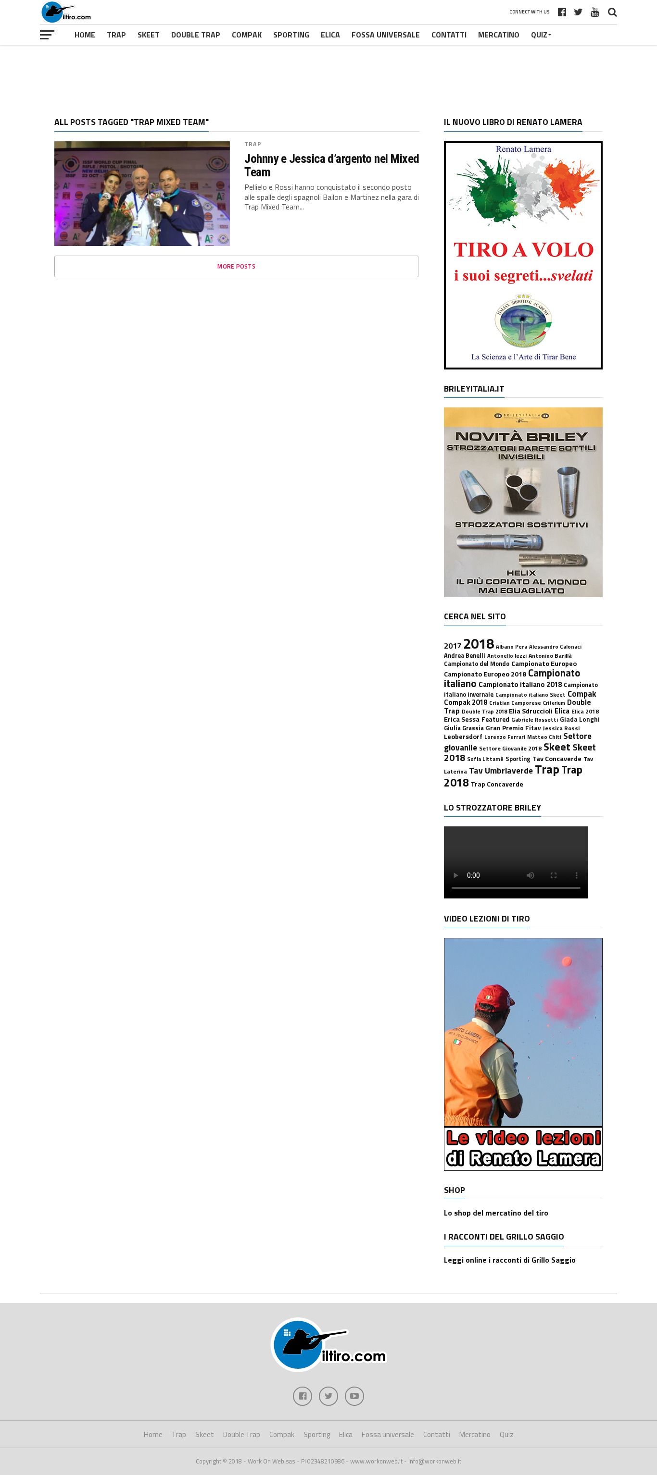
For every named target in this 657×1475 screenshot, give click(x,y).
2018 (478, 643)
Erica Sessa (462, 719)
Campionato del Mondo (476, 663)
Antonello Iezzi (507, 655)
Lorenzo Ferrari (504, 737)
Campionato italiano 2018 (520, 684)
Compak (247, 34)
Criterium (554, 703)
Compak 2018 (465, 702)
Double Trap (195, 34)
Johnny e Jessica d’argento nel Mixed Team (331, 165)
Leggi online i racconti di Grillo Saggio (510, 1260)
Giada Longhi (580, 719)
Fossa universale (386, 34)
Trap (116, 34)
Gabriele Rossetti (534, 719)
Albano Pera (511, 646)
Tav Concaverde (556, 758)
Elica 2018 (585, 711)
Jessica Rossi (561, 728)
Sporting (291, 34)
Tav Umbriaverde (501, 770)
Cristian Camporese (515, 703)
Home (85, 34)
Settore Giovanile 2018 (510, 748)
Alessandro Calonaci (555, 646)
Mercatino (498, 34)
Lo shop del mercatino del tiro (496, 1212)
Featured (495, 719)
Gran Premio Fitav (513, 728)
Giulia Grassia (464, 728)
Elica (330, 34)
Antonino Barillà (550, 655)
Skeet (149, 34)
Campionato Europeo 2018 (485, 674)
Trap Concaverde (497, 784)
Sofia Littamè (485, 759)
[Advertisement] (328, 74)
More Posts (236, 266)
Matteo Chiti (544, 737)
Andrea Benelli (464, 655)
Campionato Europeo (544, 663)
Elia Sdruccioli (531, 711)
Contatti (449, 34)
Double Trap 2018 (484, 711)
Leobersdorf (463, 736)
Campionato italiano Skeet (530, 694)
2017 (452, 645)
